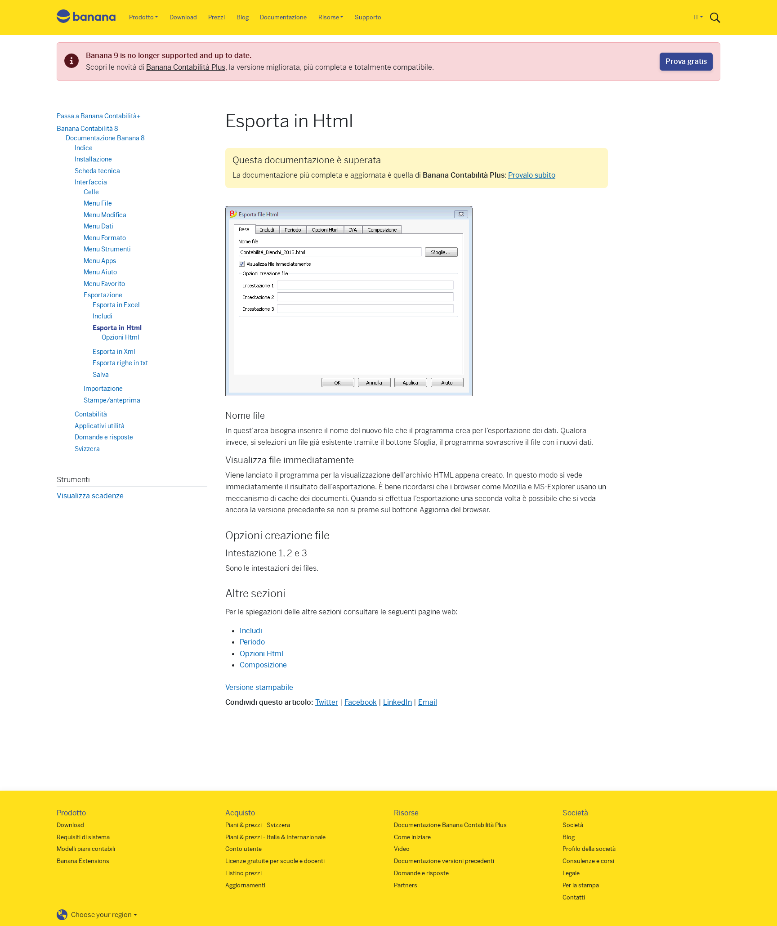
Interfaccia (91, 182)
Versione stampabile (259, 687)
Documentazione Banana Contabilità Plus (450, 825)
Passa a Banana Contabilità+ (99, 116)
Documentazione (283, 17)
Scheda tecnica (97, 170)
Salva (101, 374)
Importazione (103, 389)
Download (183, 17)
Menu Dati (98, 226)
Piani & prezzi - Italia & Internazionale (275, 837)
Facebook (360, 702)
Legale (571, 873)
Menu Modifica (105, 214)
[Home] (86, 18)
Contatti (574, 897)
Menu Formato (105, 237)
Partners (405, 885)
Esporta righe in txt (120, 363)
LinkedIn (397, 702)
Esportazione (103, 295)
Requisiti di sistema (83, 837)
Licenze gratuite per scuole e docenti (275, 861)
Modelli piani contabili (86, 849)
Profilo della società (589, 849)
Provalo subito (531, 175)
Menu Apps (100, 260)
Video (402, 849)
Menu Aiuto (100, 272)
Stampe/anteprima (112, 400)
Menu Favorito (104, 283)
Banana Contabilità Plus (185, 67)
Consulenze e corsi (588, 861)
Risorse (328, 17)
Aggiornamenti (245, 885)
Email (427, 702)
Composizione (263, 665)
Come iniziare (412, 837)
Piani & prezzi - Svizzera (257, 825)
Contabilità (91, 414)
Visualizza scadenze (90, 496)
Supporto (368, 17)
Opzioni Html (261, 653)
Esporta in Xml (114, 351)
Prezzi (216, 17)
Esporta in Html (117, 327)
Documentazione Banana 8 (105, 138)
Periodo (252, 642)
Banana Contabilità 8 (87, 128)
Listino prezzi (243, 873)
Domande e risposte (104, 437)
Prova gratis (686, 61)
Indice (84, 147)
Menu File (98, 203)
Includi (251, 630)
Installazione (93, 159)
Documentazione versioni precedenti (444, 861)
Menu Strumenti (107, 249)
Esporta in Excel (116, 304)
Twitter (326, 702)
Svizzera (87, 448)
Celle (91, 192)
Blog (243, 17)
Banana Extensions (83, 861)
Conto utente (243, 849)
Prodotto (141, 17)
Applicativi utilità (100, 425)
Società (573, 825)
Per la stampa (581, 885)
